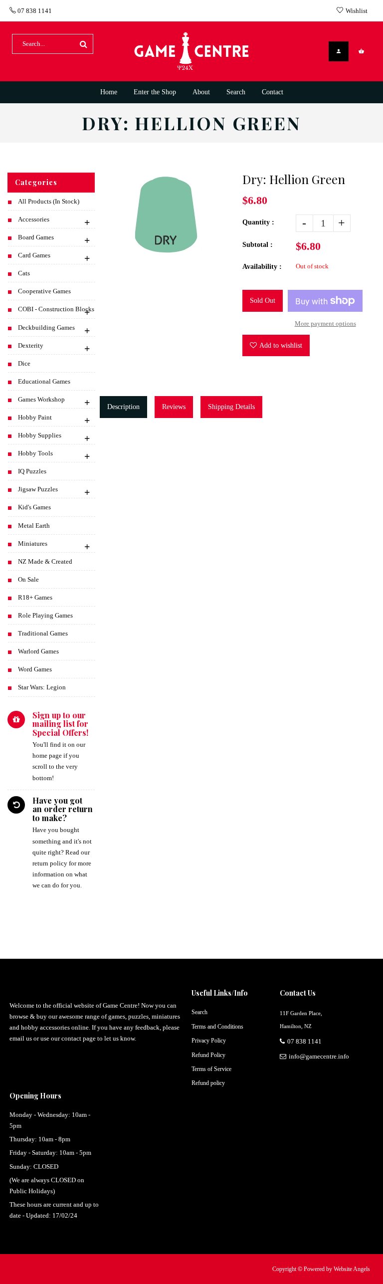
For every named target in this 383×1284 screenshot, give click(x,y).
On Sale (28, 579)
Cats (24, 273)
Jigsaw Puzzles (38, 489)
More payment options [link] (325, 323)
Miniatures (32, 543)
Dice (24, 363)
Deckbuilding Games (46, 327)
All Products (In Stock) (48, 201)
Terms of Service (211, 1069)
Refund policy (208, 1082)
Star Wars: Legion (42, 687)
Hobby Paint (35, 417)
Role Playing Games (45, 615)
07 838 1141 (34, 10)
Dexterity (30, 345)
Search (199, 1012)
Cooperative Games (44, 291)
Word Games (35, 669)
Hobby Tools (35, 453)
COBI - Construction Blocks (56, 309)
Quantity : (258, 222)
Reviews (174, 407)
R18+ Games (35, 597)
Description (123, 407)
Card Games (34, 255)
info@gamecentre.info (319, 1056)
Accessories (33, 219)
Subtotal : (257, 244)
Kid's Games (34, 507)
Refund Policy (208, 1055)
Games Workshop (41, 399)
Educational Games (44, 381)
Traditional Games (43, 633)
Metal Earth (34, 525)
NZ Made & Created (45, 561)
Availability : (262, 266)
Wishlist (357, 10)
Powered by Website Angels (337, 1269)
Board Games (36, 237)
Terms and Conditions (217, 1026)
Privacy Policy (209, 1040)
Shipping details (231, 407)
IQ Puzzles (32, 471)
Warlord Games (38, 651)
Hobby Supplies (39, 435)
